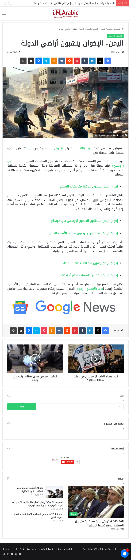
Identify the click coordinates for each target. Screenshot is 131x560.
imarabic (122, 549)
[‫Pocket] (44, 330)
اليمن (29, 148)
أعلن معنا (7, 549)
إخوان (79, 288)
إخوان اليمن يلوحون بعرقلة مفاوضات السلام (89, 186)
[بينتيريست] (77, 61)
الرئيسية (117, 29)
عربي (109, 29)
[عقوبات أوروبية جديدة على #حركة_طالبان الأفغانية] (54, 492)
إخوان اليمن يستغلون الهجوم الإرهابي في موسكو (84, 220)
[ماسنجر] (38, 61)
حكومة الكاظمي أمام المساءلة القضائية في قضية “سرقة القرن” (38, 516)
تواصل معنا (31, 549)
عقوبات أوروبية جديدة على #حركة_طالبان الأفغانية (30, 490)
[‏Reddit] (69, 61)
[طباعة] (23, 61)
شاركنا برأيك (19, 549)
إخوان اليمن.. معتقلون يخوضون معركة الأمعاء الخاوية (83, 233)
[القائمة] (4, 14)
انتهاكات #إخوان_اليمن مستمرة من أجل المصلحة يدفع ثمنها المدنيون (99, 523)
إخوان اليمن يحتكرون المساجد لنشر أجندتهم (89, 275)
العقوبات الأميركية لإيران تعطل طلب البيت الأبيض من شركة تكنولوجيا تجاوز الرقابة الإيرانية (37, 504)
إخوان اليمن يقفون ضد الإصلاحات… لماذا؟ (90, 263)
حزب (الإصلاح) (82, 148)
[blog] (65, 13)
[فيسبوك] (107, 61)
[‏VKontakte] (61, 61)
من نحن (59, 549)
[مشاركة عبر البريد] (31, 61)
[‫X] (100, 61)
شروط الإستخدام (46, 549)
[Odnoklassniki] (54, 61)
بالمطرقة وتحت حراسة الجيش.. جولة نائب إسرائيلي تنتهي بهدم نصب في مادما (73, 3)
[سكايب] (46, 61)
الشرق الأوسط (99, 29)
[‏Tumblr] (84, 61)
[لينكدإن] (92, 61)
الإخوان (60, 148)
